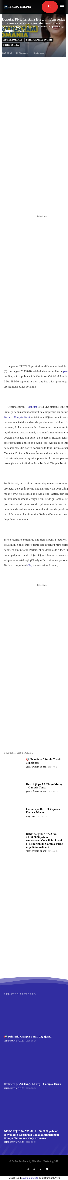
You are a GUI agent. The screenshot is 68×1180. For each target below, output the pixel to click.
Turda (7, 417)
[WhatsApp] (45, 205)
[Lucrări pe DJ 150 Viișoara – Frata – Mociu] (14, 817)
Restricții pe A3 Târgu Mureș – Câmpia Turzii (44, 786)
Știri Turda (11, 45)
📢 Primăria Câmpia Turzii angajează (28, 1036)
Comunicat (24, 53)
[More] (54, 205)
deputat (32, 406)
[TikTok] (34, 1169)
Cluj (29, 565)
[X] (28, 205)
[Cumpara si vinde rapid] (34, 938)
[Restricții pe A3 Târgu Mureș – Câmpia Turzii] (14, 793)
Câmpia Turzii (22, 417)
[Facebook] (19, 205)
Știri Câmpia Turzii (39, 40)
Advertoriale (12, 40)
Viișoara (31, 817)
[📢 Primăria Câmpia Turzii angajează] (14, 768)
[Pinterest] (37, 205)
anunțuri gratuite (29, 1178)
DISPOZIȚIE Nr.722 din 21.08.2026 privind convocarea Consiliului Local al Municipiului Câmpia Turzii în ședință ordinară (44, 840)
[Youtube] (47, 1169)
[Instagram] (27, 1169)
